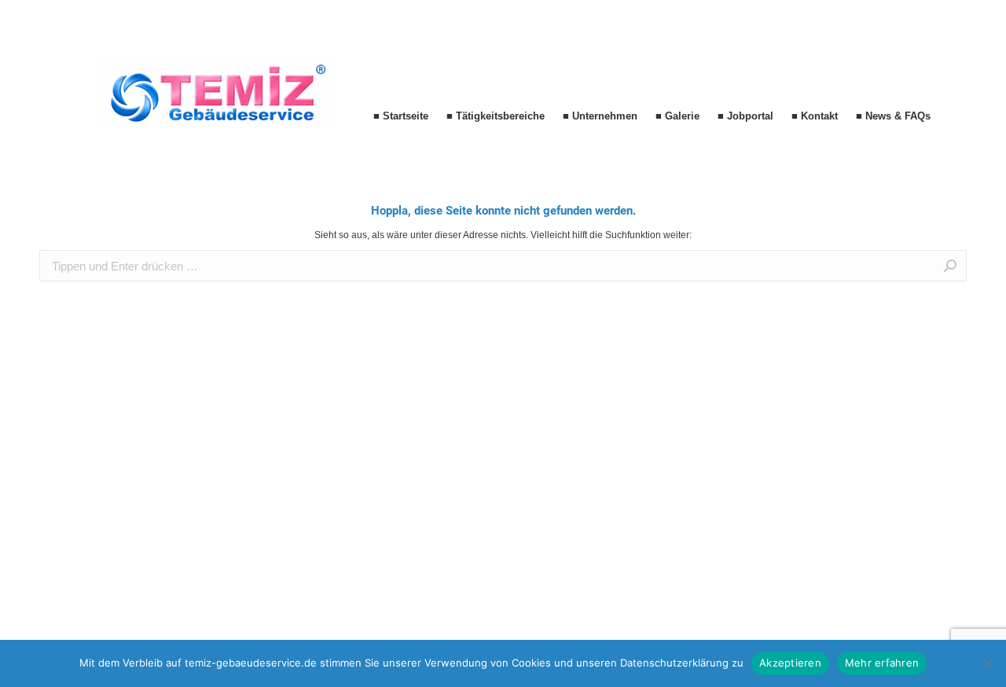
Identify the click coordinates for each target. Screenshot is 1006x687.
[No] (986, 663)
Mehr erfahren (882, 662)
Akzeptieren (790, 662)
